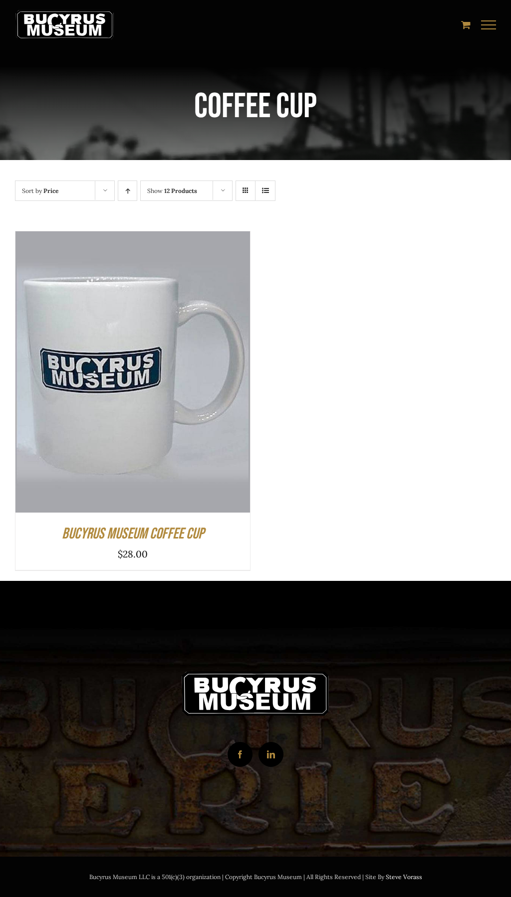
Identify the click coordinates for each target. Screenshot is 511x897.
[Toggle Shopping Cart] (466, 24)
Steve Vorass (404, 877)
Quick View (165, 374)
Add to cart (102, 374)
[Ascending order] (127, 190)
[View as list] (265, 190)
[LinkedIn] (270, 754)
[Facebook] (240, 754)
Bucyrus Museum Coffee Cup (133, 534)
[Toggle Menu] (489, 24)
